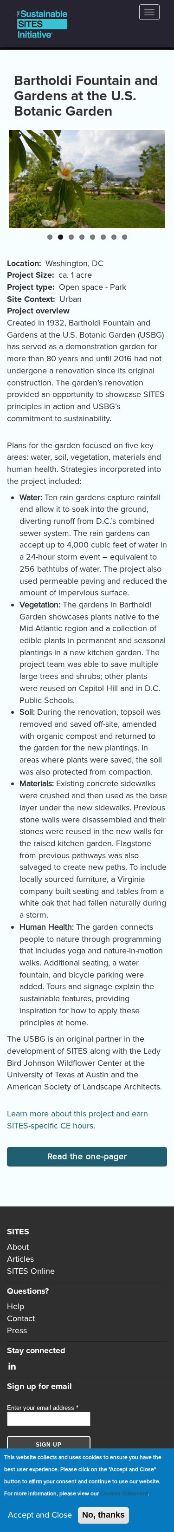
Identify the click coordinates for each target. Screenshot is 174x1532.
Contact (21, 1318)
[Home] (42, 24)
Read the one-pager (87, 1156)
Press (17, 1330)
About (18, 1247)
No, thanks (103, 1514)
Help (15, 1306)
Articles (20, 1259)
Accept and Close (40, 1515)
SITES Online (31, 1271)
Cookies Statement (124, 1493)
